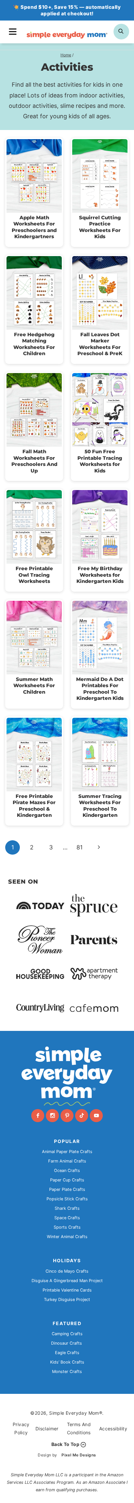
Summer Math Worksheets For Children (34, 685)
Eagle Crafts (67, 1352)
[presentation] (34, 176)
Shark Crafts (67, 1208)
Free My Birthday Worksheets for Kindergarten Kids (100, 574)
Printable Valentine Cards (67, 1290)
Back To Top (65, 1444)
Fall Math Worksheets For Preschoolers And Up (34, 461)
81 (79, 847)
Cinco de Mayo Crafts (67, 1271)
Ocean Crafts (67, 1170)
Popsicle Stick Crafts (67, 1198)
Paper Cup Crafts (67, 1180)
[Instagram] (52, 1115)
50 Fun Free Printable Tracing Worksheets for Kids (99, 461)
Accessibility (113, 1428)
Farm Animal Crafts (67, 1161)
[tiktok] (81, 1115)
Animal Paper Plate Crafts (67, 1151)
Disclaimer (47, 1428)
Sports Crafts (67, 1227)
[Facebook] (37, 1115)
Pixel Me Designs (78, 1454)
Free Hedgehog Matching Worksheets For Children (34, 344)
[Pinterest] (67, 1115)
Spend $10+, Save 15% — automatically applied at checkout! (70, 10)
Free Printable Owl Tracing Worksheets (34, 574)
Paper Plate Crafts (67, 1189)
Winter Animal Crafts (67, 1236)
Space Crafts (67, 1217)
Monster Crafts (67, 1371)
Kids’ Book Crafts (67, 1362)
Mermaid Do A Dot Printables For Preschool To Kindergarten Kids (100, 688)
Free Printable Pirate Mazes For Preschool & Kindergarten (34, 805)
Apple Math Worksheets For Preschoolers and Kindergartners (34, 227)
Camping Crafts (67, 1333)
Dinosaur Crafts (66, 1343)
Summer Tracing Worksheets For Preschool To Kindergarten (100, 805)
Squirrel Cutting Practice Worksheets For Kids (100, 227)
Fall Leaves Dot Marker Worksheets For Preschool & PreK (99, 344)
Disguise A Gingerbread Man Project (67, 1280)
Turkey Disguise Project (67, 1299)
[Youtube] (96, 1115)
